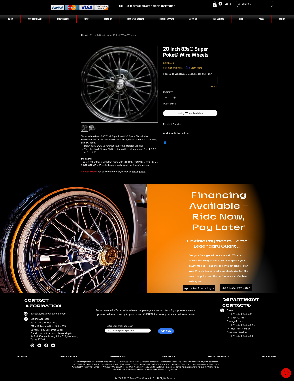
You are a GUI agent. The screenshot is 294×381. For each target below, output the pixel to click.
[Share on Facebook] (165, 142)
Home (84, 35)
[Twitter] (39, 345)
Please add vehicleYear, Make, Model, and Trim (187, 73)
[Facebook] (46, 345)
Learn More (196, 67)
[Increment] (175, 97)
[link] (215, 4)
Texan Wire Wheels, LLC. (142, 378)
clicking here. (138, 171)
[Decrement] (165, 97)
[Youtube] (53, 345)
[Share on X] (171, 142)
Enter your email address (119, 326)
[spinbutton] (170, 97)
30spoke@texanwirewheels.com (48, 313)
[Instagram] (32, 345)
